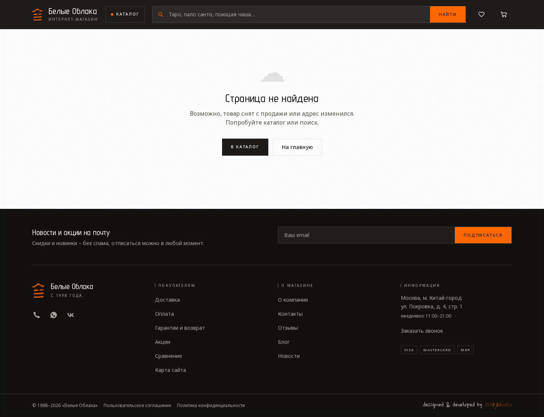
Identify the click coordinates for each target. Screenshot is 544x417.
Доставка (167, 299)
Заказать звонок (422, 330)
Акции (162, 341)
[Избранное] (481, 14)
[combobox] (299, 14)
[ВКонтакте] (71, 315)
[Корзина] (504, 14)
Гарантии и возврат (180, 327)
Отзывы (288, 327)
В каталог (245, 146)
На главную (297, 146)
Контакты (290, 313)
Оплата (164, 313)
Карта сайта (170, 369)
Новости (289, 355)
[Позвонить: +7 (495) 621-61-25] (36, 315)
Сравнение (168, 355)
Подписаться (483, 235)
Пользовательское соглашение (137, 405)
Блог (284, 341)
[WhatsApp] (54, 315)
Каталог (127, 14)
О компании (293, 299)
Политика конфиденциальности (211, 405)
